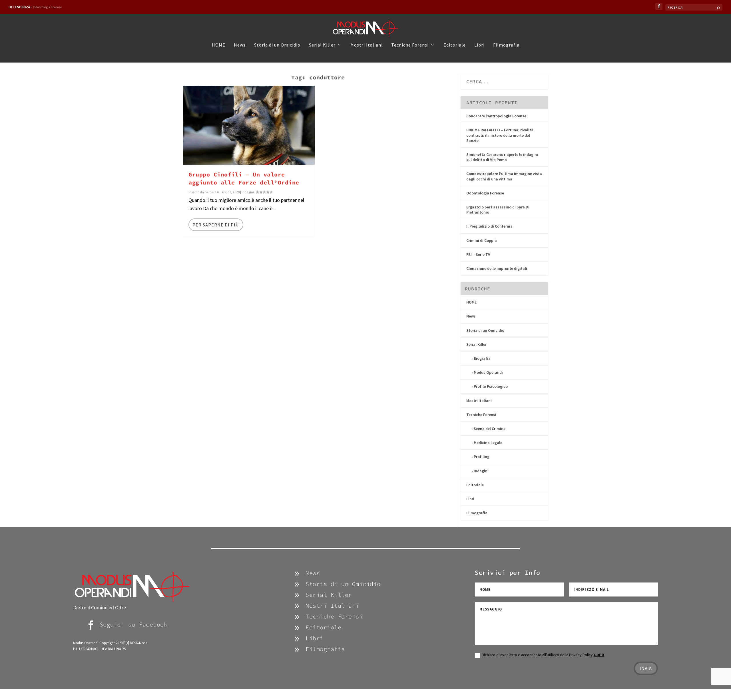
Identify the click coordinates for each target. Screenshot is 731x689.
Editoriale (454, 45)
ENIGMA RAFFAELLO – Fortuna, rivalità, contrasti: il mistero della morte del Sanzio (500, 135)
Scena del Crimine (489, 428)
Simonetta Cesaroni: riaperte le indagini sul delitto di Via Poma (502, 157)
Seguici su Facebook (134, 624)
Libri (479, 45)
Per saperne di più (215, 225)
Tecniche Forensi (410, 45)
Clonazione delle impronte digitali (496, 268)
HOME (218, 45)
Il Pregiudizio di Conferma (489, 226)
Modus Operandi (488, 372)
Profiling (481, 456)
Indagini (248, 192)
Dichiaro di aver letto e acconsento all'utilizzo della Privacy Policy (543, 654)
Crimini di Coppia (481, 240)
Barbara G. (212, 192)
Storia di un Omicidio (277, 45)
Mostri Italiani (366, 45)
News (240, 45)
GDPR (599, 654)
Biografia (482, 358)
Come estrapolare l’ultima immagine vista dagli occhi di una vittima (504, 176)
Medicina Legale (488, 442)
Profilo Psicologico (491, 386)
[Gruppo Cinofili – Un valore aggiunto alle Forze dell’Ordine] (249, 125)
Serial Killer (322, 45)
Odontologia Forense (47, 7)
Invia (646, 668)
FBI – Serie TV (478, 254)
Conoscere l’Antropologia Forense (496, 115)
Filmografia (506, 45)
